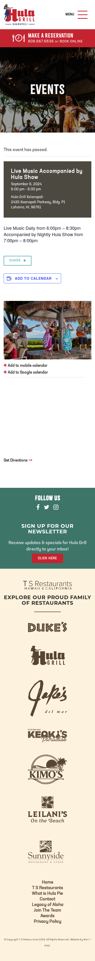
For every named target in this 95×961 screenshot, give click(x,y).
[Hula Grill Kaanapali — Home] (19, 14)
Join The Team (47, 910)
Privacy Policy (47, 922)
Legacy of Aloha (47, 905)
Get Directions (16, 460)
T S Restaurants (47, 888)
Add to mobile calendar (27, 366)
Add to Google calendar (27, 373)
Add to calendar (33, 278)
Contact (47, 899)
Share (15, 260)
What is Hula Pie (47, 894)
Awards (47, 916)
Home (47, 882)
